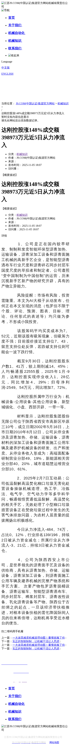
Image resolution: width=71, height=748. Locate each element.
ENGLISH (7, 73)
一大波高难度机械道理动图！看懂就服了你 (38, 637)
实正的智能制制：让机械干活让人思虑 (35, 641)
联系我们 (15, 48)
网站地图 (54, 742)
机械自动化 (17, 33)
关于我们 (15, 25)
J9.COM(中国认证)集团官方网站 (35, 103)
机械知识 (15, 40)
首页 (11, 17)
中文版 (5, 67)
